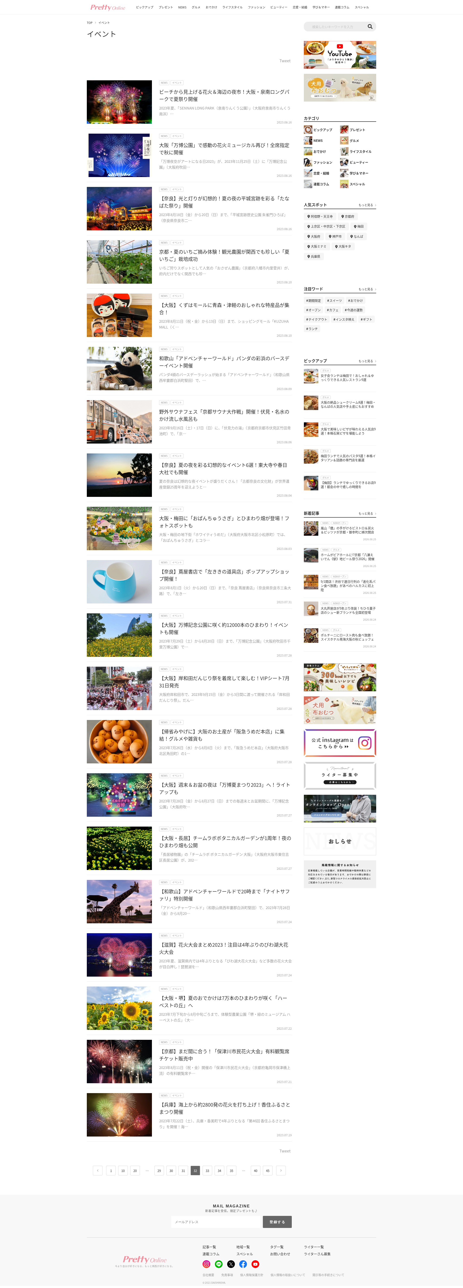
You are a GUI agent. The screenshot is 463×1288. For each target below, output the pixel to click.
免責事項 (227, 1275)
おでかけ (211, 7)
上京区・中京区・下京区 (328, 226)
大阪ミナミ (319, 246)
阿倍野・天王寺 (322, 216)
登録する (278, 1222)
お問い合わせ (280, 1253)
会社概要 (208, 1275)
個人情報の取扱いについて (288, 1275)
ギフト (367, 319)
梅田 (360, 226)
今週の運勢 (355, 310)
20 (135, 1170)
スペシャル (362, 7)
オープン (314, 310)
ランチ (313, 328)
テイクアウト (317, 319)
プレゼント (166, 7)
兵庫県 (315, 256)
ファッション (256, 7)
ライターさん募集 (317, 1253)
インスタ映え (345, 319)
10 (123, 1170)
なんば (358, 236)
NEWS (182, 7)
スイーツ (335, 300)
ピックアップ (144, 7)
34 (219, 1170)
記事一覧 (209, 1246)
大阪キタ (345, 246)
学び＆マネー (321, 7)
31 (183, 1170)
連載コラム (342, 7)
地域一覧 (243, 1246)
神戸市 (337, 236)
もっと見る (366, 205)
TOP (90, 22)
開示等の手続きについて (328, 1275)
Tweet (285, 61)
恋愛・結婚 (300, 7)
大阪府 (315, 236)
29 (159, 1170)
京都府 (349, 216)
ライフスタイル (232, 7)
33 (207, 1170)
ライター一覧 (314, 1246)
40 (255, 1170)
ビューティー (278, 7)
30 (171, 1170)
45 (267, 1170)
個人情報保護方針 (251, 1275)
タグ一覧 (277, 1246)
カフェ (334, 310)
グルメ (196, 7)
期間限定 (314, 300)
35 (231, 1170)
